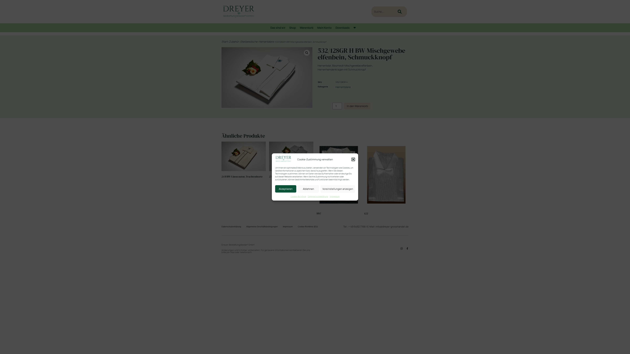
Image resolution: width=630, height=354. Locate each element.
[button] (353, 159)
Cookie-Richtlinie (298, 196)
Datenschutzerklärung (318, 196)
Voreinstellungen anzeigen (337, 189)
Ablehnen (308, 189)
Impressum (335, 196)
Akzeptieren (286, 189)
